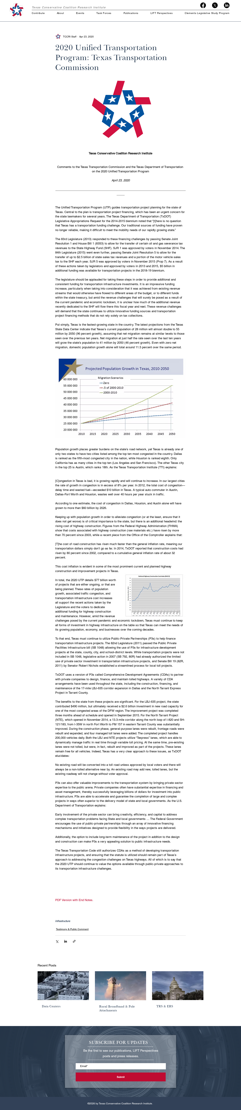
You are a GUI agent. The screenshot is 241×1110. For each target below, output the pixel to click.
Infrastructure (62, 920)
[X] (215, 5)
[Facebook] (203, 5)
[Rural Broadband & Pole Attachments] (120, 985)
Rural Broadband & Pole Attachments (117, 1008)
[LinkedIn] (227, 5)
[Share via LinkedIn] (65, 941)
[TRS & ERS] (177, 985)
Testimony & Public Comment (72, 929)
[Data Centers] (63, 985)
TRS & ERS (164, 1006)
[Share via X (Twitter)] (57, 941)
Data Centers (51, 1006)
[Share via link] (74, 941)
